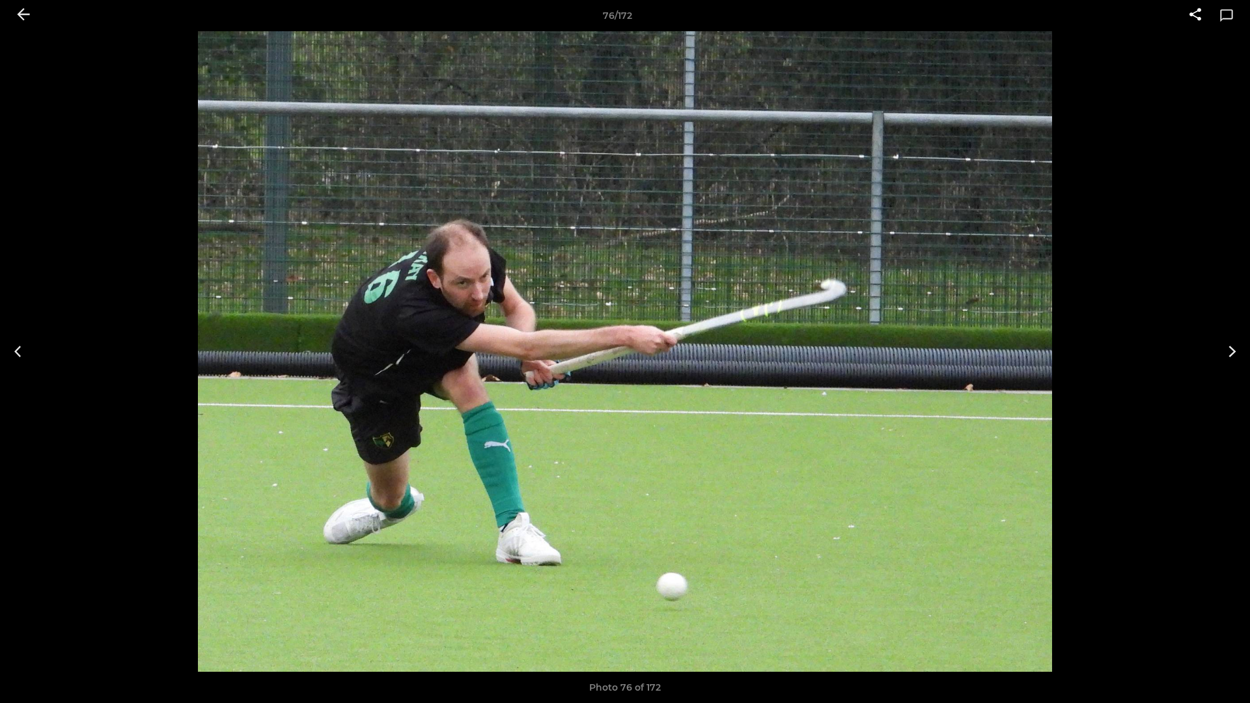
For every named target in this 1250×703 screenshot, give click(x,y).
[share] (1195, 16)
